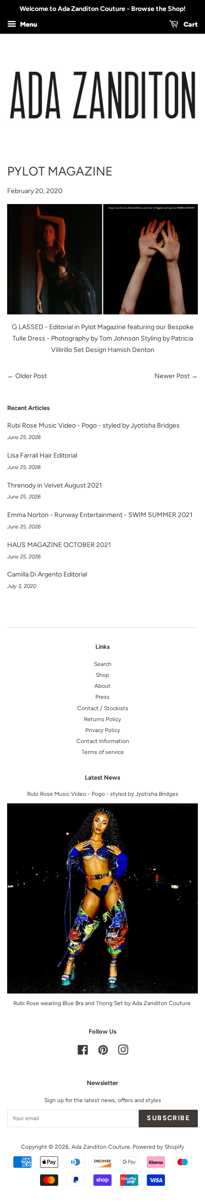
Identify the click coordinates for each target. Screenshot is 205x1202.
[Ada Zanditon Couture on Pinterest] (103, 1052)
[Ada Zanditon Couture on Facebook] (82, 1052)
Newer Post (172, 376)
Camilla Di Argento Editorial (47, 574)
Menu (28, 24)
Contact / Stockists (102, 708)
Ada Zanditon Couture (101, 1146)
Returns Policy (102, 719)
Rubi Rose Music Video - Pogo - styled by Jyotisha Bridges (93, 425)
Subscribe (168, 1118)
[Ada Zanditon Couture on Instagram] (123, 1052)
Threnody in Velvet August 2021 (54, 485)
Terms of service (103, 752)
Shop (102, 675)
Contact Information (102, 741)
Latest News (102, 777)
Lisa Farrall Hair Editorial (42, 455)
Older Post (31, 376)
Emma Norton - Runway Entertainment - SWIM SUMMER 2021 (100, 515)
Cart (190, 24)
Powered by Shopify (158, 1146)
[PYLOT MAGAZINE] (102, 259)
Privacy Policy (102, 730)
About (102, 686)
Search (103, 664)
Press (102, 697)
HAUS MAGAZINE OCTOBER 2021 (59, 545)
